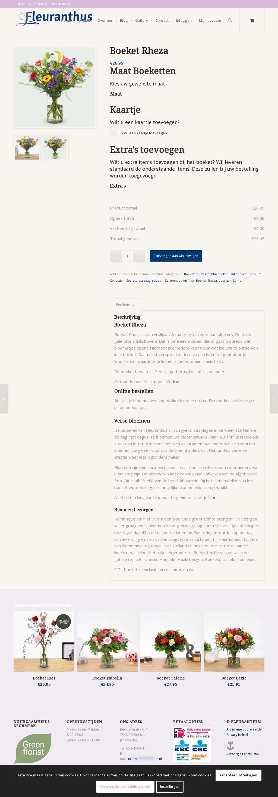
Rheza (212, 280)
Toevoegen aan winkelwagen (176, 255)
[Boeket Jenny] (274, 399)
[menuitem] (66, 20)
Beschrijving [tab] (125, 304)
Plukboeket (219, 274)
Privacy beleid (237, 734)
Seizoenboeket (176, 280)
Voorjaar (225, 280)
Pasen (205, 274)
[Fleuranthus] (54, 20)
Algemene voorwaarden (245, 729)
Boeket (201, 280)
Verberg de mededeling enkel (125, 786)
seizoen (157, 280)
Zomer (238, 280)
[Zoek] (230, 20)
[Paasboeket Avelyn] (4, 399)
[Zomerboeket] (55, 87)
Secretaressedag (138, 280)
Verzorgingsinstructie (242, 754)
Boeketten (191, 274)
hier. (212, 497)
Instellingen (169, 786)
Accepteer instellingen (238, 775)
